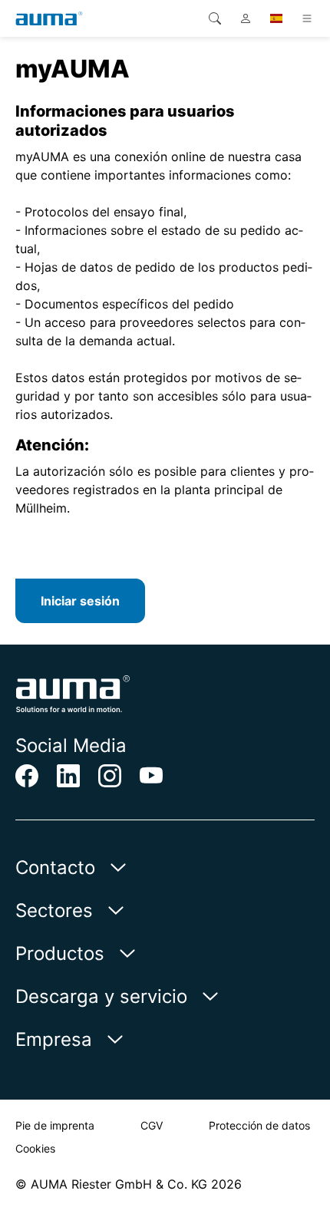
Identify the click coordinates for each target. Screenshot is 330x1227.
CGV (151, 1125)
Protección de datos (259, 1125)
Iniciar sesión (80, 601)
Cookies (35, 1148)
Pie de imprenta (54, 1125)
